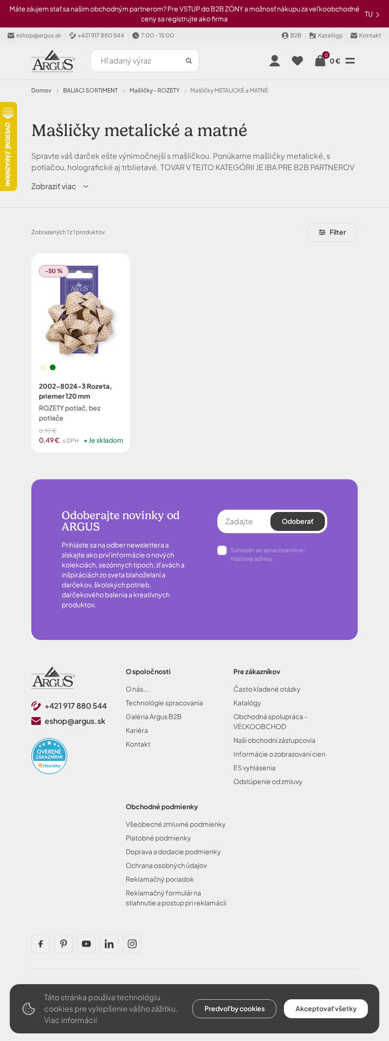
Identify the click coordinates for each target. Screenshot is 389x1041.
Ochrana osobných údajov (166, 865)
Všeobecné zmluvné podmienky (176, 824)
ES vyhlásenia (254, 767)
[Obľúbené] (297, 60)
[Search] (189, 61)
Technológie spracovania (164, 702)
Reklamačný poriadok (160, 879)
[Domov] (53, 678)
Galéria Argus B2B (154, 716)
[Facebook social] (40, 943)
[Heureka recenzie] (49, 756)
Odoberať (298, 521)
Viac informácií (70, 1020)
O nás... (137, 689)
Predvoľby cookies (234, 1008)
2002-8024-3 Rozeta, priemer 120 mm (75, 391)
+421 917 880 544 (76, 706)
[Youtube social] (86, 943)
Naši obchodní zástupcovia (274, 740)
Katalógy (247, 702)
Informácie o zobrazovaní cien (279, 753)
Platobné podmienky (158, 837)
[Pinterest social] (63, 943)
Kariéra (137, 730)
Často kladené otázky (267, 689)
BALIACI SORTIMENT (90, 90)
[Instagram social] (131, 943)
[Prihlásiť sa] (274, 60)
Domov (41, 90)
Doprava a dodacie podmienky (173, 851)
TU (369, 13)
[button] (60, 186)
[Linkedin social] (109, 943)
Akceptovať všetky (326, 1008)
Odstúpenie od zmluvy (268, 781)
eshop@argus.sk (75, 721)
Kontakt (138, 744)
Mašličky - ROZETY (154, 90)
